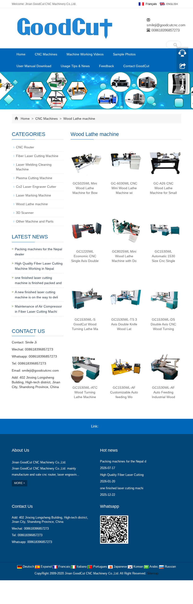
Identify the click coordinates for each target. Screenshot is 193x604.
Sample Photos (124, 54)
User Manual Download (33, 66)
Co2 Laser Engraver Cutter (36, 187)
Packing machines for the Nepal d (123, 461)
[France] (147, 3)
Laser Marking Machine (33, 195)
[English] (168, 3)
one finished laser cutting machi (121, 488)
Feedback (106, 66)
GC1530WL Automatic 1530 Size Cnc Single (163, 256)
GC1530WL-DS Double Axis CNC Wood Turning (163, 324)
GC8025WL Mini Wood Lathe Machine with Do (124, 256)
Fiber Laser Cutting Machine (37, 156)
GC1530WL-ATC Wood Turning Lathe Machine (84, 392)
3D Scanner (25, 213)
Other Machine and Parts (34, 221)
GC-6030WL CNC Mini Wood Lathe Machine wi (124, 188)
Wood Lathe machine (78, 118)
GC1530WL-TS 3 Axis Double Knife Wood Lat (124, 324)
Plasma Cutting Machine (34, 178)
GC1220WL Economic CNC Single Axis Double (85, 256)
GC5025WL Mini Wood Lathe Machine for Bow (84, 188)
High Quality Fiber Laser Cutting (122, 475)
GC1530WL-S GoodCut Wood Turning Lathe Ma (85, 324)
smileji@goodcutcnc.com (166, 25)
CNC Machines (46, 54)
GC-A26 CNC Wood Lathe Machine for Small (163, 188)
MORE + (19, 483)
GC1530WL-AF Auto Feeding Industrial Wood (163, 392)
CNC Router (25, 147)
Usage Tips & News (75, 66)
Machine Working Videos (85, 54)
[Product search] (175, 43)
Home (20, 54)
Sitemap (152, 573)
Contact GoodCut (136, 66)
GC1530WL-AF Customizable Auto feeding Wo (124, 392)
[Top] (182, 90)
